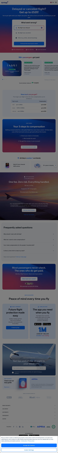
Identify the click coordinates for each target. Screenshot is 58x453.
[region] (29, 444)
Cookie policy (24, 441)
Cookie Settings (29, 450)
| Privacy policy (30, 441)
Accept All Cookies (29, 445)
